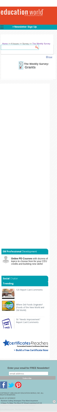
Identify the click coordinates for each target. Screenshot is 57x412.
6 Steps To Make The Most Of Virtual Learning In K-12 (21, 403)
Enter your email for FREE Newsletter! (28, 368)
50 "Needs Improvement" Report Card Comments (28, 321)
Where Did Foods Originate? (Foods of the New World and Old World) (30, 307)
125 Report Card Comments (29, 289)
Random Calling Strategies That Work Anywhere (19, 401)
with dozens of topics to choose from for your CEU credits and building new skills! (29, 261)
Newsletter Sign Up (25, 26)
